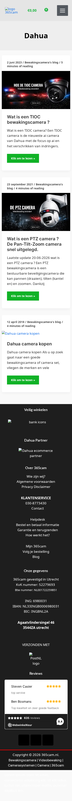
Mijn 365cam (36, 546)
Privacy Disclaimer (36, 486)
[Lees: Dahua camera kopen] (21, 333)
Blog (35, 556)
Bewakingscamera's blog (41, 62)
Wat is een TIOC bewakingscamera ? (28, 119)
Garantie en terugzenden (37, 530)
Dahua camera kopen (29, 343)
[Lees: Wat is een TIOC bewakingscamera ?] (36, 89)
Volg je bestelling (36, 551)
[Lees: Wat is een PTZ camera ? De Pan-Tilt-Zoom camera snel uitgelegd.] (36, 211)
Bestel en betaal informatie (37, 524)
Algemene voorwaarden (36, 481)
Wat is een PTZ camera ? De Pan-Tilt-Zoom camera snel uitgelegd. (34, 244)
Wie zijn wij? (36, 476)
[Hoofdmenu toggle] (62, 10)
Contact (37, 508)
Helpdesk (37, 519)
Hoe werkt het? (38, 535)
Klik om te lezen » (23, 157)
